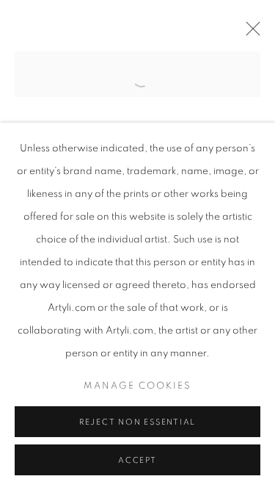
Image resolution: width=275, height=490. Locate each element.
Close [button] (249, 33)
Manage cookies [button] (137, 386)
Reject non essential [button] (137, 422)
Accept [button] (137, 460)
